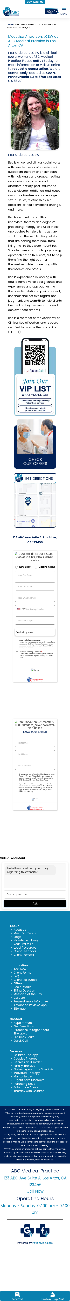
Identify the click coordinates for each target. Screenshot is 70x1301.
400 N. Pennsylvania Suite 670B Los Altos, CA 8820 (35, 77)
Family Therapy (24, 1066)
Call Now (35, 1191)
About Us (20, 930)
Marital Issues (23, 1076)
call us (38, 61)
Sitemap (20, 1009)
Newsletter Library (26, 940)
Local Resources (25, 948)
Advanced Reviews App (30, 1005)
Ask (35, 903)
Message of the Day (28, 994)
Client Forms (22, 973)
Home (10, 24)
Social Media (23, 987)
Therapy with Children (29, 1091)
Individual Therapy (27, 1073)
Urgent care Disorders (29, 1080)
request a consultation (30, 69)
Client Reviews (24, 955)
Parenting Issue (24, 1084)
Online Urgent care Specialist (34, 1069)
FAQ (16, 976)
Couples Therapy (25, 1059)
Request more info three (31, 1001)
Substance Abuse (26, 1087)
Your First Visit (23, 944)
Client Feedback (25, 951)
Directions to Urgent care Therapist (31, 1031)
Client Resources (25, 980)
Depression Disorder (28, 1062)
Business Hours (24, 1037)
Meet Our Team (25, 933)
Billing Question (24, 991)
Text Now (20, 969)
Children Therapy (26, 1055)
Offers (18, 983)
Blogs (17, 937)
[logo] (11, 9)
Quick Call (21, 1041)
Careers (19, 998)
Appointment (23, 1023)
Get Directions (24, 1026)
